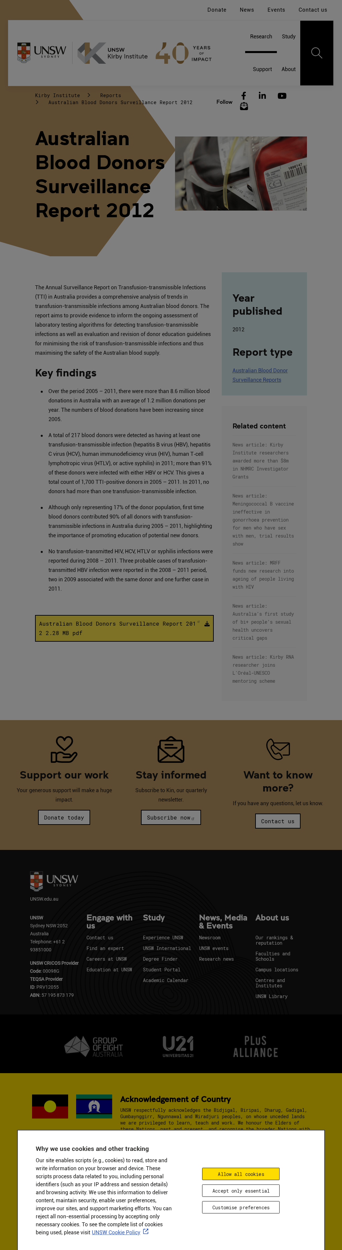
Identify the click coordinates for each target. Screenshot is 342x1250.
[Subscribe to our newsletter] (244, 106)
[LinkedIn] (262, 96)
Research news (216, 959)
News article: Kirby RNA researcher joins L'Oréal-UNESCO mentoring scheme (263, 669)
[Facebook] (243, 96)
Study (154, 918)
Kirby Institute (57, 95)
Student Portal (161, 969)
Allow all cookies (241, 1174)
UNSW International (167, 948)
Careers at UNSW (107, 959)
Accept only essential (241, 1191)
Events (276, 10)
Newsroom (209, 937)
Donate (216, 10)
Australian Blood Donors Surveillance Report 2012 (120, 102)
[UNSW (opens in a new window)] (44, 53)
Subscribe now (168, 817)
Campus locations (276, 969)
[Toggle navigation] (317, 53)
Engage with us (110, 922)
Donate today (64, 817)
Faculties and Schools (272, 956)
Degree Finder (160, 959)
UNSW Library (271, 996)
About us (272, 918)
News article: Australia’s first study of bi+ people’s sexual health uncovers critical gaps (263, 622)
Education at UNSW (109, 969)
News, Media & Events (223, 922)
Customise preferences (241, 1207)
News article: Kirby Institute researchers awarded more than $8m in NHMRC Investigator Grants (260, 460)
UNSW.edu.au (44, 899)
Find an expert (105, 948)
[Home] (147, 53)
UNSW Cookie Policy (116, 1232)
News (247, 10)
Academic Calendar (165, 980)
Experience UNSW (163, 937)
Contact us (313, 10)
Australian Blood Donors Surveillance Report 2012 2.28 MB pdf (117, 628)
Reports (110, 95)
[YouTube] (281, 96)
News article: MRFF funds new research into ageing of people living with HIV (263, 575)
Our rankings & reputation (274, 940)
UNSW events (213, 948)
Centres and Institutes (270, 983)
